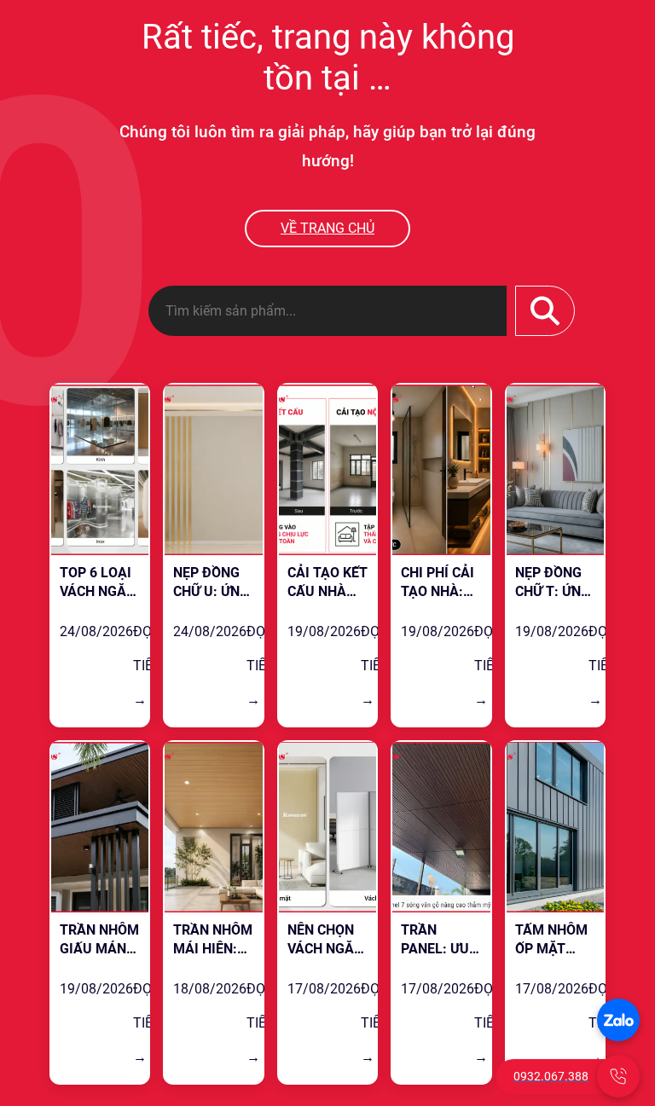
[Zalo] (618, 1020)
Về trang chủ (327, 228)
